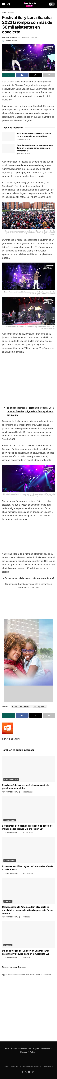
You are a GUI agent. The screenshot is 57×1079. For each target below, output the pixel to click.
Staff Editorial (11, 37)
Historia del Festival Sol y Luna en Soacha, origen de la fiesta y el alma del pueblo (30, 411)
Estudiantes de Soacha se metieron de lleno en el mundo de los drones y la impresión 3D (35, 148)
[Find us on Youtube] (29, 1071)
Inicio (4, 12)
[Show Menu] (3, 4)
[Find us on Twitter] (25, 1071)
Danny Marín (33, 251)
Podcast (32, 1052)
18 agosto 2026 (24, 139)
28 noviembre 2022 (29, 37)
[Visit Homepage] (29, 4)
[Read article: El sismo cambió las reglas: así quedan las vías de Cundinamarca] (28, 850)
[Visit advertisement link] (28, 1006)
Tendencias (9, 820)
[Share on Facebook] (22, 75)
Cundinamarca (11, 779)
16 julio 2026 (25, 958)
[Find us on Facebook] (22, 1071)
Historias (23, 1052)
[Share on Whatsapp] (8, 75)
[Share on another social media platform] (49, 75)
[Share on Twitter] (35, 75)
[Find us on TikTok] (33, 1071)
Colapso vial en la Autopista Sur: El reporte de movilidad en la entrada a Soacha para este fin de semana (27, 910)
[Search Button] (8, 4)
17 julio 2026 (25, 917)
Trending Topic (39, 706)
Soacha (11, 12)
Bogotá (36, 1048)
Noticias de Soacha (20, 706)
